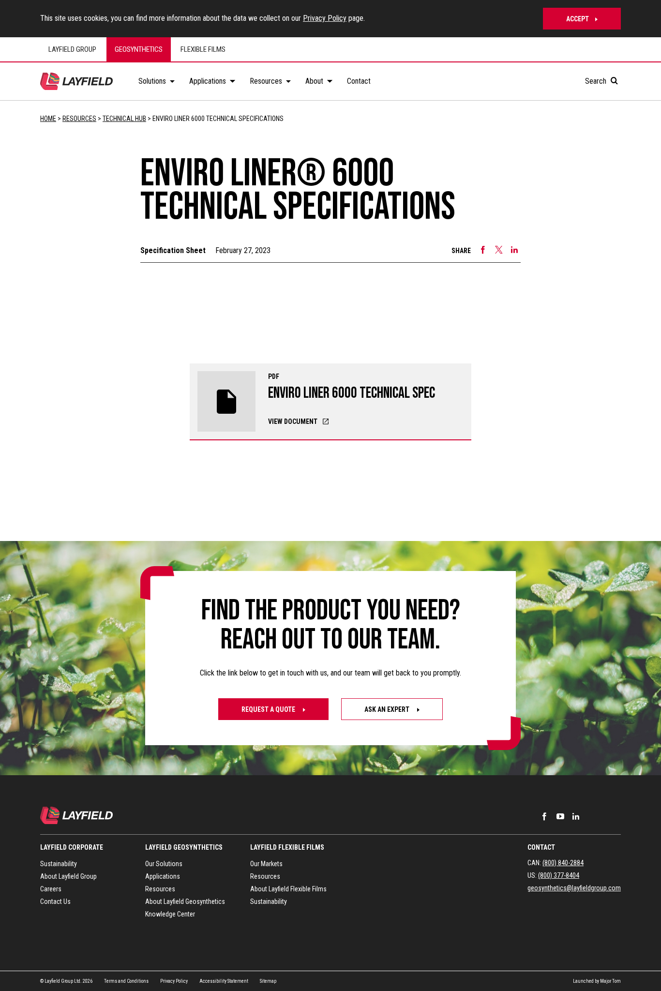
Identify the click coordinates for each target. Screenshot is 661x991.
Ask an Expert (387, 709)
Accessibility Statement (223, 981)
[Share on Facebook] (483, 250)
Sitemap (268, 981)
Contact (541, 847)
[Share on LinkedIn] (514, 250)
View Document (292, 421)
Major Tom (610, 981)
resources (79, 118)
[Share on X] (499, 250)
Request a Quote (269, 709)
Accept (577, 19)
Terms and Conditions (126, 981)
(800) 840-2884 (563, 863)
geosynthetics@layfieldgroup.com (574, 888)
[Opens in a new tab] (544, 816)
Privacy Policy (324, 18)
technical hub (124, 118)
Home (48, 118)
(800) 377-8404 (558, 875)
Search (596, 81)
